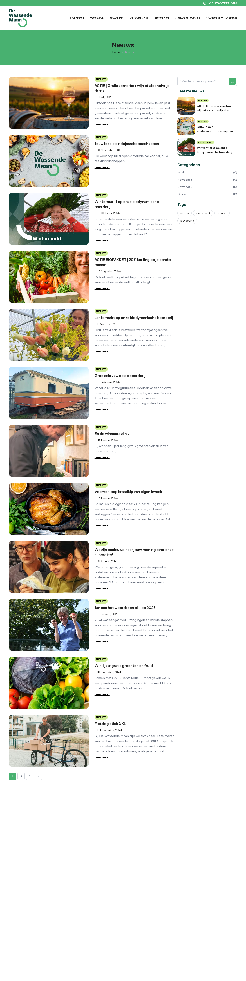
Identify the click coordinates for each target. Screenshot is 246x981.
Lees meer (102, 124)
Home (116, 51)
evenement (203, 213)
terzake (222, 213)
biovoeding (187, 220)
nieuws (184, 213)
